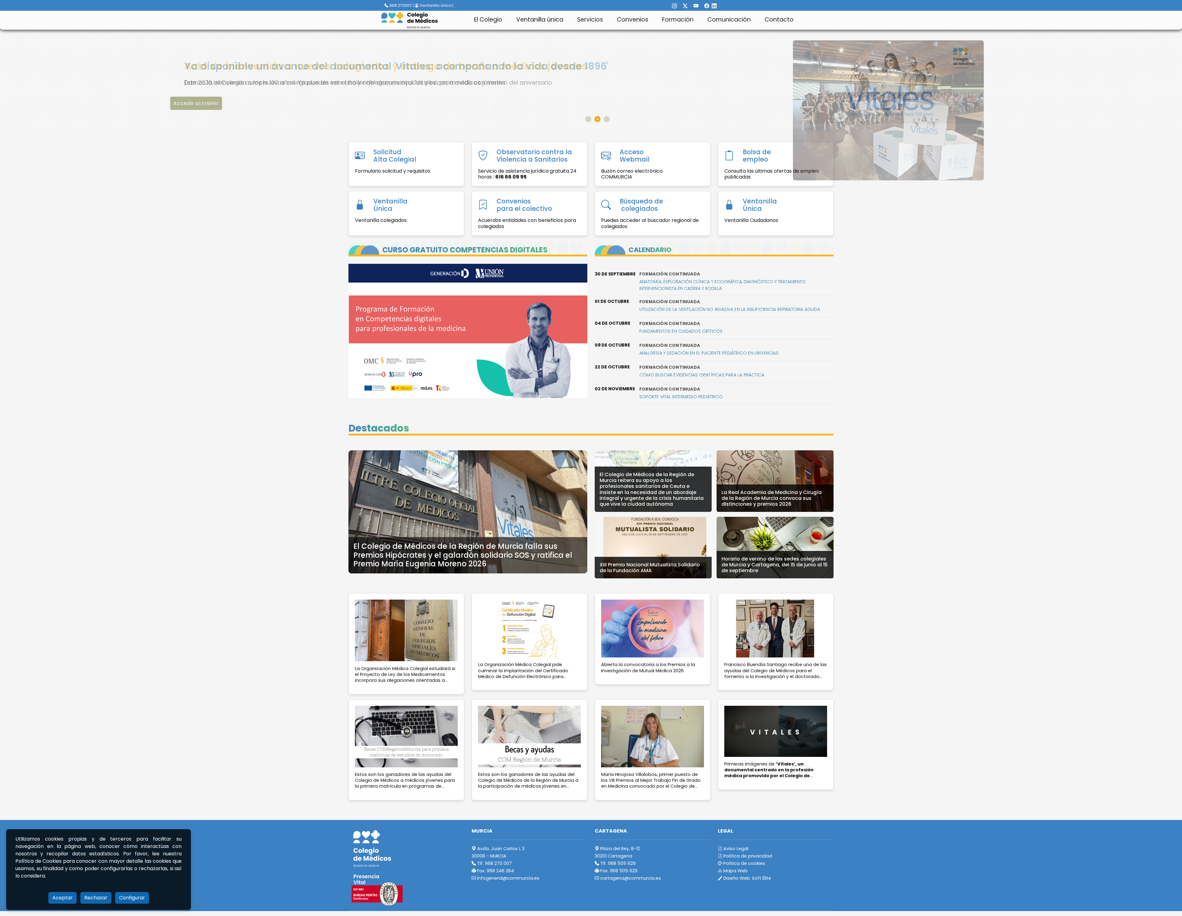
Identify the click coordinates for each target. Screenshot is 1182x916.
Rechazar (95, 897)
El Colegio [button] (488, 19)
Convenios (632, 19)
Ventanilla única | (436, 5)
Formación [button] (678, 19)
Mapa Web (735, 871)
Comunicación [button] (729, 19)
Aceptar (62, 897)
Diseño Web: (746, 878)
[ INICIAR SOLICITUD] (200, 103)
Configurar (132, 897)
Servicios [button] (590, 19)
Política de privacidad (747, 856)
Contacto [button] (779, 19)
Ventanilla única (539, 19)
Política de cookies (743, 863)
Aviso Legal (735, 849)
